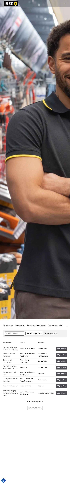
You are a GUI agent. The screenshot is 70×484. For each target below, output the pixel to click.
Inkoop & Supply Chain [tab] (55, 325)
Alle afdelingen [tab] (8, 325)
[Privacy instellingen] (3, 480)
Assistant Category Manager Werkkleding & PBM (10, 393)
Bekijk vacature (61, 348)
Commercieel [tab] (20, 325)
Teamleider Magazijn (10, 386)
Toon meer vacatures (35, 408)
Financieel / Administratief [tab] (36, 325)
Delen (55, 333)
